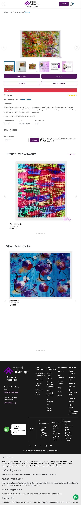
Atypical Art (8, 12)
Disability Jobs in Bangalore (12, 461)
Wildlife (76, 502)
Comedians (36, 474)
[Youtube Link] (51, 446)
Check (34, 140)
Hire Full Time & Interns (49, 375)
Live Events (34, 494)
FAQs (59, 392)
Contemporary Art (19, 502)
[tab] (36, 233)
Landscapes (53, 502)
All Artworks (19, 12)
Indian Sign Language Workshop (54, 483)
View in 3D (21, 83)
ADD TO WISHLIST (59, 83)
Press (60, 396)
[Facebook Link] (35, 446)
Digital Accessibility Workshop (21, 485)
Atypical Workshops (12, 478)
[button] (77, 47)
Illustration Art (45, 494)
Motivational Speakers (22, 474)
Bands (10, 474)
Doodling (37, 485)
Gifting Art (25, 494)
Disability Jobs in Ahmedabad (62, 464)
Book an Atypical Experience (51, 384)
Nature (62, 502)
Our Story (61, 371)
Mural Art (16, 494)
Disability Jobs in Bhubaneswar (33, 466)
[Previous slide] (5, 196)
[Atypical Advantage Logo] (16, 370)
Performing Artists (11, 470)
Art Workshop (57, 494)
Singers (4, 474)
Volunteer (8, 403)
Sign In (64, 4)
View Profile (26, 99)
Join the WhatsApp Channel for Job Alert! (19, 429)
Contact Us (9, 392)
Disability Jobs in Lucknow (11, 466)
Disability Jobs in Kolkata (40, 464)
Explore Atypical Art (12, 489)
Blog (59, 388)
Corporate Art (7, 494)
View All (72, 154)
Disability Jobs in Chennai (20, 464)
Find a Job (39, 380)
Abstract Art (6, 502)
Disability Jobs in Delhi (51, 461)
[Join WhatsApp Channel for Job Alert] (6, 429)
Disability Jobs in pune (54, 466)
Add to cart (21, 76)
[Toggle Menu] (3, 4)
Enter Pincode (9, 136)
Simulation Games (34, 483)
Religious (44, 502)
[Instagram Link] (30, 446)
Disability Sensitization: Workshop (14, 483)
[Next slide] (75, 196)
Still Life (69, 502)
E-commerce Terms (73, 392)
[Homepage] (31, 4)
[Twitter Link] (40, 446)
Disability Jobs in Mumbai (32, 461)
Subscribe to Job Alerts (39, 392)
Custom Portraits (33, 502)
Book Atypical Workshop (50, 393)
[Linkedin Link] (46, 446)
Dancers (45, 474)
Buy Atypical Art (50, 401)
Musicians (54, 474)
